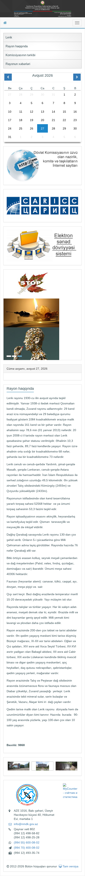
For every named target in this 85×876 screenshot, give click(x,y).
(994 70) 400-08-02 (26, 847)
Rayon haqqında (17, 46)
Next (80, 314)
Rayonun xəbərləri (18, 64)
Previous (4, 314)
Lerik (9, 37)
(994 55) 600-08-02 (26, 842)
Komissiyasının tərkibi (20, 55)
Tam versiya (70, 866)
